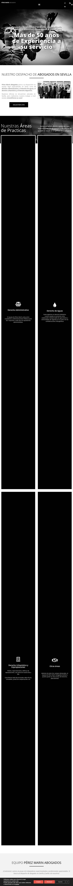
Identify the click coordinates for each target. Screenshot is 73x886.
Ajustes (60, 882)
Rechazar (49, 882)
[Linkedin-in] (65, 6)
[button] (39, 4)
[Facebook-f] (65, 3)
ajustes (17, 884)
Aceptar (38, 882)
